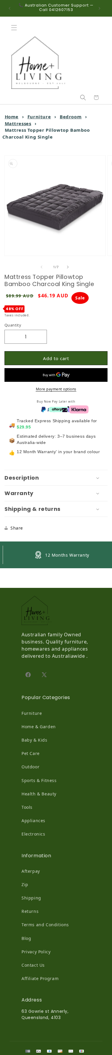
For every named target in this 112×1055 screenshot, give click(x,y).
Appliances (33, 820)
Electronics (33, 834)
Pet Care (31, 753)
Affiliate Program (40, 978)
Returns (30, 911)
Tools (27, 807)
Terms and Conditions (45, 924)
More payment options (56, 389)
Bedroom (71, 117)
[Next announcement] (101, 8)
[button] (15, 27)
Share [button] (16, 528)
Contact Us (33, 965)
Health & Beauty (39, 794)
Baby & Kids (34, 740)
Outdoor (30, 767)
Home (12, 117)
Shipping (31, 898)
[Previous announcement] (11, 8)
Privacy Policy (36, 951)
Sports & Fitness (39, 780)
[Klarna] (78, 409)
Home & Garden (39, 726)
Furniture (39, 117)
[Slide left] (43, 267)
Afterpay (31, 871)
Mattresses (18, 123)
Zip (25, 884)
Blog (26, 938)
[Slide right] (69, 267)
